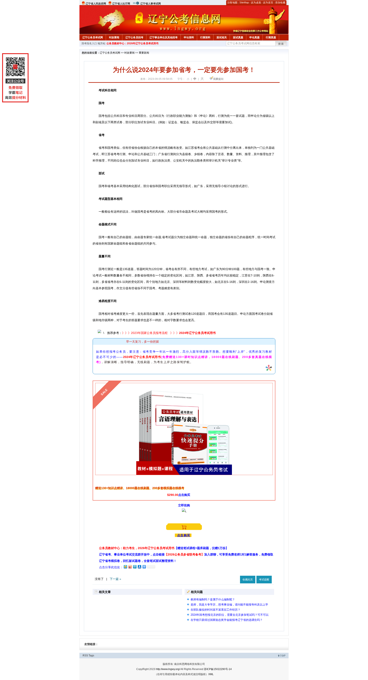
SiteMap (244, 2)
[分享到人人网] (139, 566)
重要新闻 (144, 52)
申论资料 (189, 37)
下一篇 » (115, 579)
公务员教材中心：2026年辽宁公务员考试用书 (132, 43)
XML (211, 674)
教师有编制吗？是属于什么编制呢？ (213, 599)
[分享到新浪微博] (130, 566)
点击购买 (183, 535)
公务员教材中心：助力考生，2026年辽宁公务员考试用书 (164, 548)
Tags (91, 655)
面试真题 (238, 37)
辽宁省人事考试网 (150, 3)
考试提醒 (264, 579)
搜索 (281, 43)
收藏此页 (248, 579)
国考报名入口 (89, 43)
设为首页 (268, 2)
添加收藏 (280, 2)
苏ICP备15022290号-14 (218, 669)
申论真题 (254, 37)
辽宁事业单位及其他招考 (164, 37)
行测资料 (205, 37)
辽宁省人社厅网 (121, 3)
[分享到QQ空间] (125, 566)
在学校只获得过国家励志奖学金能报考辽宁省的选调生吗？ (227, 619)
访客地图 (232, 2)
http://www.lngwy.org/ (168, 669)
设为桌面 (256, 2)
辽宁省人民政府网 (96, 3)
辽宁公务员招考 (134, 37)
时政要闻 (114, 37)
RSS (85, 655)
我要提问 (218, 78)
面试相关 (222, 37)
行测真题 (271, 37)
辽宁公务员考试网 (92, 37)
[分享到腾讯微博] (134, 566)
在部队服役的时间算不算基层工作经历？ (215, 609)
